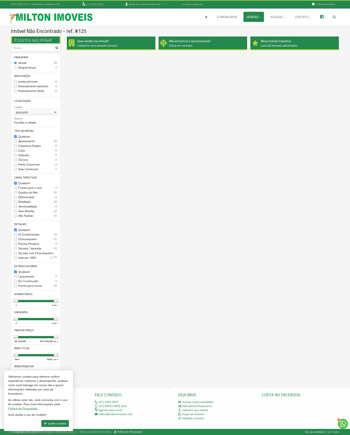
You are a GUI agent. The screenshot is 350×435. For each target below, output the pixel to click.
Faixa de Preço (24, 330)
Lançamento (37, 276)
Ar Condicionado (37, 234)
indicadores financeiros (197, 406)
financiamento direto (37, 90)
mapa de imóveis (193, 414)
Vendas (252, 17)
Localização (22, 100)
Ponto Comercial (37, 164)
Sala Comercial (37, 169)
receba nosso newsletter (197, 402)
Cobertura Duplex (37, 145)
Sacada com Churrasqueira (37, 253)
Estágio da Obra (25, 266)
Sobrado (37, 155)
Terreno (37, 159)
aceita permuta (37, 81)
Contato (302, 17)
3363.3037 (95, 4)
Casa (37, 150)
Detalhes (20, 224)
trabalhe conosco (193, 418)
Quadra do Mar (37, 192)
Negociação (22, 75)
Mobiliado (37, 201)
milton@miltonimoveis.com (116, 414)
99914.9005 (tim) (113, 406)
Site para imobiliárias (315, 432)
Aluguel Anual (37, 67)
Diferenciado (37, 197)
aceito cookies (56, 423)
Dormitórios (23, 294)
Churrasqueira (37, 239)
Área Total (22, 348)
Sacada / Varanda (37, 248)
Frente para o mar (37, 187)
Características (25, 177)
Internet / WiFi (35, 257)
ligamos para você (110, 410)
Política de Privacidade (129, 432)
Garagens (21, 312)
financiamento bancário (37, 86)
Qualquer (24, 136)
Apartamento (37, 141)
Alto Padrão (37, 215)
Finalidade (21, 57)
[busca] (334, 17)
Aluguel (276, 17)
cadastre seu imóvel (195, 410)
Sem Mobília (37, 211)
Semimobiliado (37, 206)
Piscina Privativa (37, 243)
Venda (37, 62)
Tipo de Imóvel (24, 130)
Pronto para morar (37, 285)
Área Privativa (24, 366)
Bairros (18, 118)
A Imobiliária (227, 17)
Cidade (18, 107)
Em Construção (37, 281)
